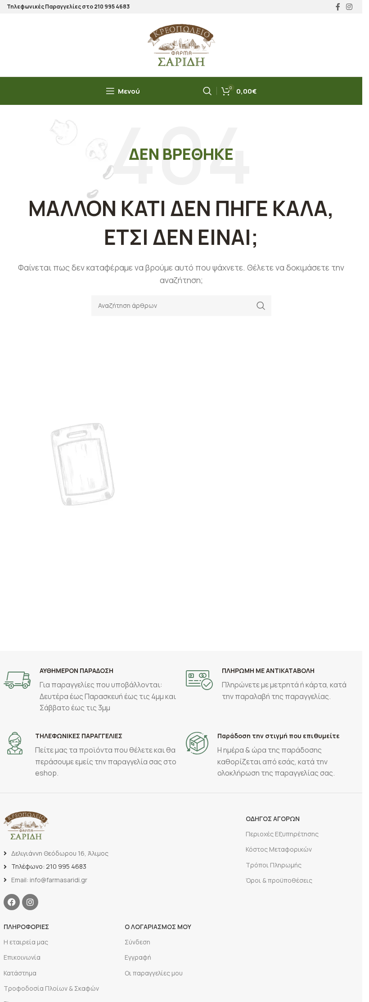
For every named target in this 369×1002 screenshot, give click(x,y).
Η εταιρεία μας (26, 942)
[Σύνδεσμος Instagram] (349, 7)
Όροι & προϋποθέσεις (279, 880)
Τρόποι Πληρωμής (274, 865)
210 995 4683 (112, 6)
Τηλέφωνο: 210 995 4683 (48, 866)
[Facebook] (12, 902)
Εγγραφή (138, 957)
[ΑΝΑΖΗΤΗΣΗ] (261, 305)
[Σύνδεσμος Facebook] (338, 7)
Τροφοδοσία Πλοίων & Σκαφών (51, 988)
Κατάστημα (20, 973)
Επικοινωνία (22, 957)
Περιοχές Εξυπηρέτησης (282, 834)
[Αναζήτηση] (207, 91)
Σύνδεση (137, 942)
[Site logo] (181, 44)
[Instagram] (30, 902)
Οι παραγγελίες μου (154, 973)
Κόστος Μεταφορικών (279, 849)
